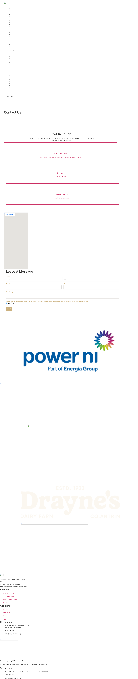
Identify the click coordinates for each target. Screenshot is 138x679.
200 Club (13, 64)
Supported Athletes (17, 46)
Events (11, 18)
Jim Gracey (14, 58)
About (11, 6)
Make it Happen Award (18, 38)
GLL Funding (14, 87)
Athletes (12, 42)
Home (9, 52)
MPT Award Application (18, 34)
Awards (11, 30)
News (11, 12)
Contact (11, 50)
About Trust (15, 8)
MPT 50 (9, 95)
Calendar (14, 20)
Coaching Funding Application (20, 32)
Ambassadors (15, 44)
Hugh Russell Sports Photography (22, 22)
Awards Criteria (16, 36)
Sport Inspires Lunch (17, 24)
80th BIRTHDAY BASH (17, 26)
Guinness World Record (18, 28)
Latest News (15, 14)
